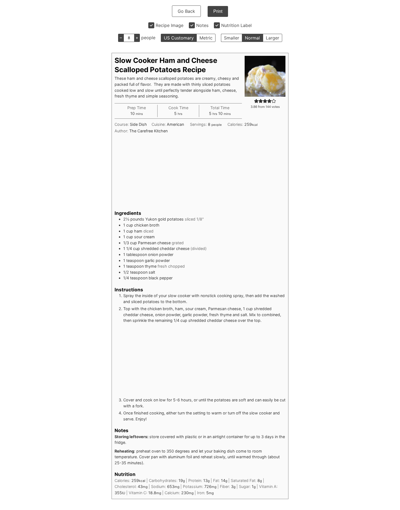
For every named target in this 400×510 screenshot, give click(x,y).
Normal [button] (252, 38)
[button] (256, 101)
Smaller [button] (231, 38)
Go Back (186, 11)
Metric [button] (206, 38)
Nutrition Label (236, 25)
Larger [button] (272, 38)
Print (217, 11)
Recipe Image (169, 25)
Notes (202, 25)
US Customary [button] (179, 38)
